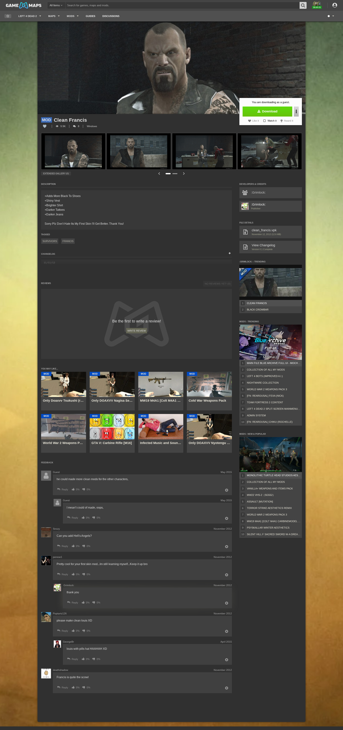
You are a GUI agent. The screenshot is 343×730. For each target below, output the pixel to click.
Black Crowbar (258, 309)
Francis (68, 241)
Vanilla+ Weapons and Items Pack (270, 488)
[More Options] (296, 112)
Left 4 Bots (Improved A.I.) (265, 376)
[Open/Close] (229, 253)
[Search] (303, 5)
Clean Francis (257, 303)
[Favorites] (7, 16)
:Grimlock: (258, 204)
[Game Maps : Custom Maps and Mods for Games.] (24, 5)
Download (269, 111)
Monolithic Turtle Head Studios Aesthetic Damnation (273, 475)
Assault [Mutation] (260, 501)
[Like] (44, 126)
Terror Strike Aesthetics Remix (269, 508)
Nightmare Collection (263, 382)
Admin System (256, 415)
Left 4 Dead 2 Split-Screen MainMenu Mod (273, 408)
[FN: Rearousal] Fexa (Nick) (265, 395)
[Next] (184, 173)
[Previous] (159, 173)
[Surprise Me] (330, 16)
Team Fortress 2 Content (265, 402)
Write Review (136, 330)
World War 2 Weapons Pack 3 (267, 389)
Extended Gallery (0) (56, 173)
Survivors (50, 241)
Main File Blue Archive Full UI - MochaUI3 (273, 363)
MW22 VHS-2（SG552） (261, 495)
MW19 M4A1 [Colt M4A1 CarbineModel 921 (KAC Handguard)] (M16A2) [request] (273, 521)
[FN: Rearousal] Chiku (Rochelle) (270, 421)
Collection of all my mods (266, 369)
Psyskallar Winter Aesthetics (268, 527)
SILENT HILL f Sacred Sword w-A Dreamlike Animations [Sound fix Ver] (273, 534)
